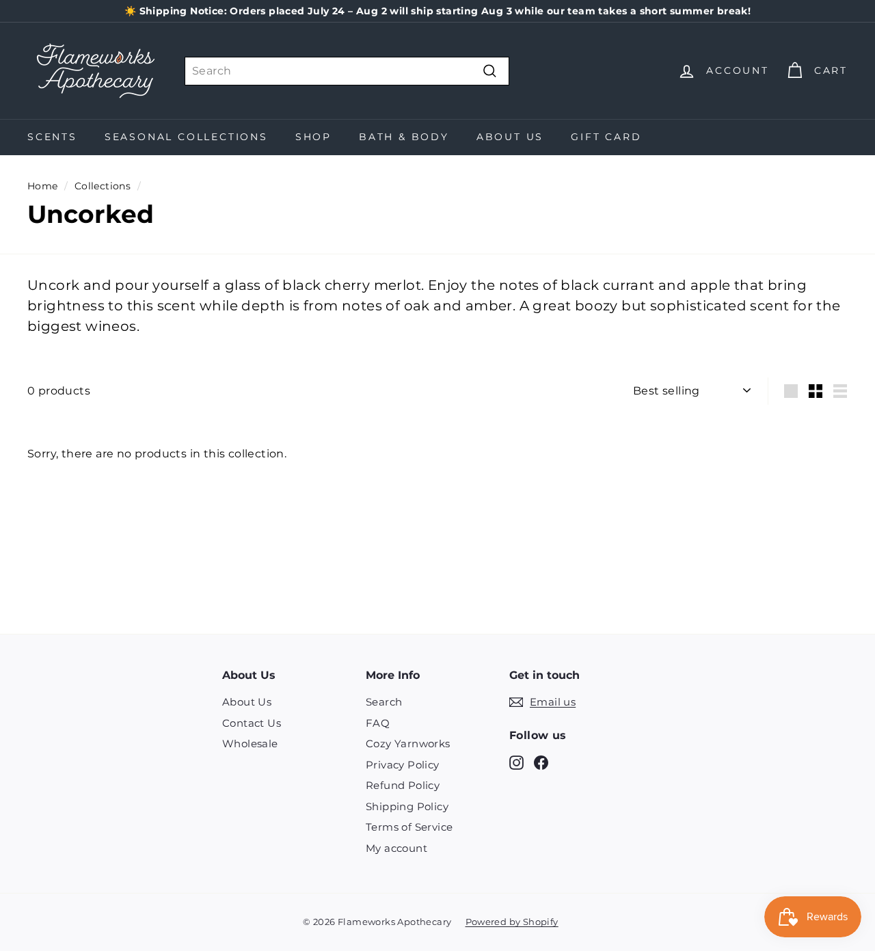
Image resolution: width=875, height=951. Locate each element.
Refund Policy (403, 785)
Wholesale (250, 743)
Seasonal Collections (186, 137)
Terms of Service (409, 826)
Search (384, 701)
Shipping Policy (407, 806)
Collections (103, 185)
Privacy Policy (403, 764)
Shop (313, 137)
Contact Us (251, 722)
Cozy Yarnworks (408, 743)
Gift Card (606, 137)
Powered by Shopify (512, 921)
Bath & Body (404, 137)
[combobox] (347, 71)
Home (42, 185)
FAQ (378, 722)
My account (396, 848)
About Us (509, 137)
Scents (52, 137)
